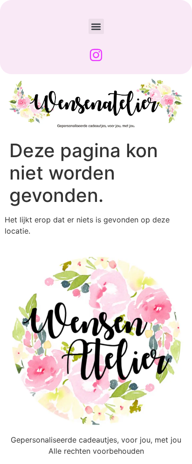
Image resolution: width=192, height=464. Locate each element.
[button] (96, 26)
